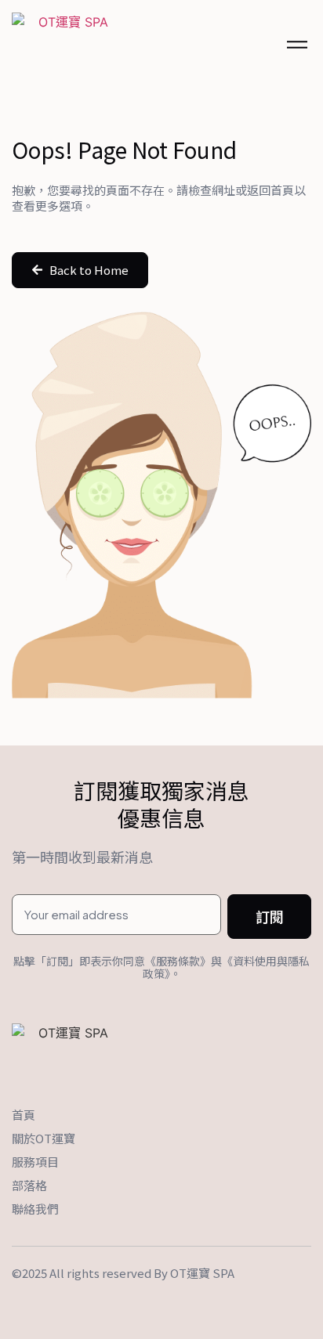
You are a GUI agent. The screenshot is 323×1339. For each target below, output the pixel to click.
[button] (80, 270)
